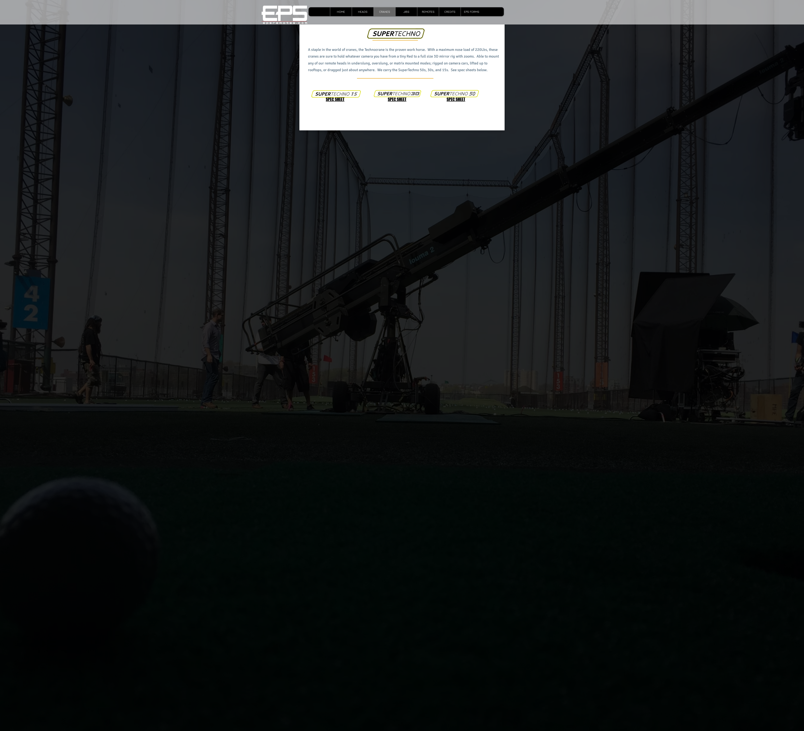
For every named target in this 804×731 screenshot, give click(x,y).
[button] (428, 11)
